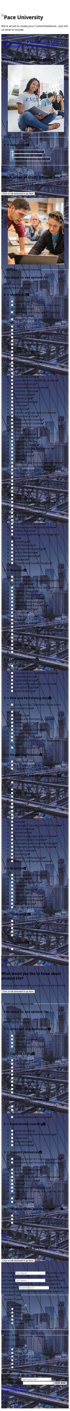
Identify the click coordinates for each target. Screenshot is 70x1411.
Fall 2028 (19, 1364)
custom (12, 1387)
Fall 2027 (19, 1356)
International (22, 1316)
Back (4, 960)
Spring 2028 (21, 1360)
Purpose (23, 1390)
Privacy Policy (9, 1390)
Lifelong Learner (24, 1320)
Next (4, 170)
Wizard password (12, 1383)
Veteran (19, 1323)
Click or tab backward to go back (18, 193)
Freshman (20, 1309)
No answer (17, 1305)
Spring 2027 (21, 1353)
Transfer (19, 1312)
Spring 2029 (21, 1367)
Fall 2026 (19, 1349)
